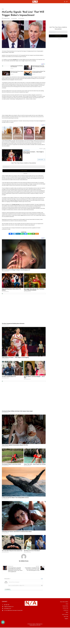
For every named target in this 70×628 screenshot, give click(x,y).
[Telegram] (25, 234)
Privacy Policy (65, 606)
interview (15, 59)
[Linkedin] (18, 234)
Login (42, 578)
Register (66, 618)
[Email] (33, 234)
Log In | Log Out (65, 614)
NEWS (67, 612)
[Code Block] (19, 585)
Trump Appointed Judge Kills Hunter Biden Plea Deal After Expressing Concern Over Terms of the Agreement (15, 569)
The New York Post (15, 204)
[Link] (20, 585)
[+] (23, 585)
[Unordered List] (16, 585)
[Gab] (22, 234)
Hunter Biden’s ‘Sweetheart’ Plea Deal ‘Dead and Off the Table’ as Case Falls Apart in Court (32, 568)
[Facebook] (10, 234)
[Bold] (9, 585)
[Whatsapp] (29, 234)
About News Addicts (64, 601)
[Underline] (12, 585)
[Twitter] (14, 234)
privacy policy (25, 173)
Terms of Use (65, 608)
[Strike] (13, 585)
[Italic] (10, 585)
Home (67, 603)
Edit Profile (66, 616)
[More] (37, 234)
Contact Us (66, 610)
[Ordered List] (15, 585)
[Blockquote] (18, 585)
